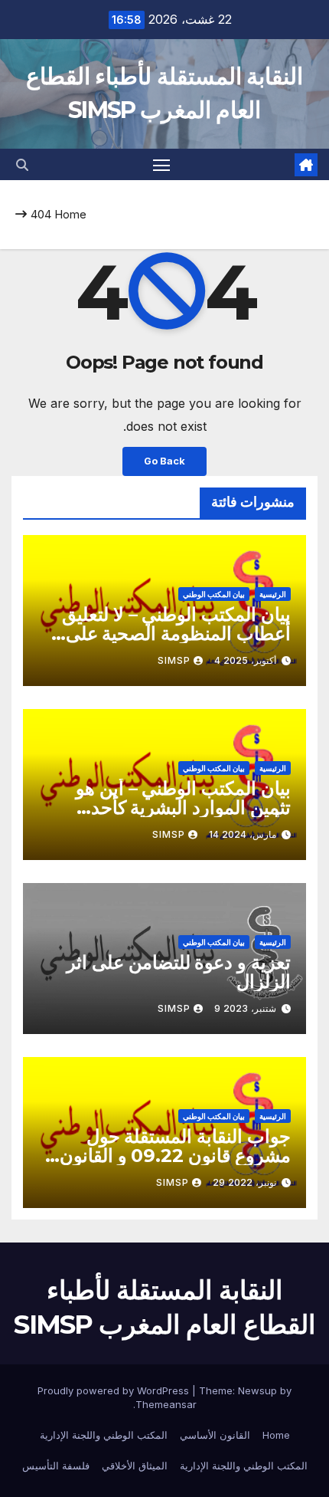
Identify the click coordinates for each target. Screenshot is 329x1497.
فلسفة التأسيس (56, 1465)
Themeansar (166, 1404)
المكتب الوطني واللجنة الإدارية (104, 1435)
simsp (174, 660)
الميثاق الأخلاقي (135, 1465)
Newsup (257, 1390)
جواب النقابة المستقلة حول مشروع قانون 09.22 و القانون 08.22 (175, 1155)
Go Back (164, 461)
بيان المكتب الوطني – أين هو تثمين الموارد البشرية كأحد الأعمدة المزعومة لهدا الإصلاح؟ (173, 807)
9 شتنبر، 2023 (245, 1008)
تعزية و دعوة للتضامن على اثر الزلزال (179, 972)
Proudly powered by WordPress (114, 1390)
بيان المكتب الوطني (214, 594)
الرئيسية (272, 594)
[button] (22, 164)
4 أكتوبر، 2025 (245, 660)
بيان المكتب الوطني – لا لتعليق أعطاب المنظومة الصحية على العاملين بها (176, 633)
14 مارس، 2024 (242, 834)
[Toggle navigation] (161, 165)
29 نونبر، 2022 (244, 1182)
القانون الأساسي (215, 1435)
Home (70, 214)
